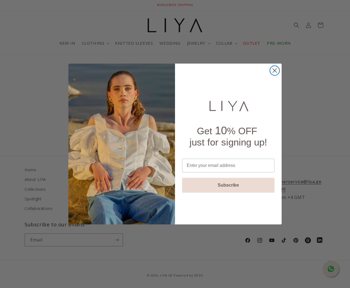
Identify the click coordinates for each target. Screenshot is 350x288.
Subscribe (228, 185)
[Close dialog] (274, 70)
